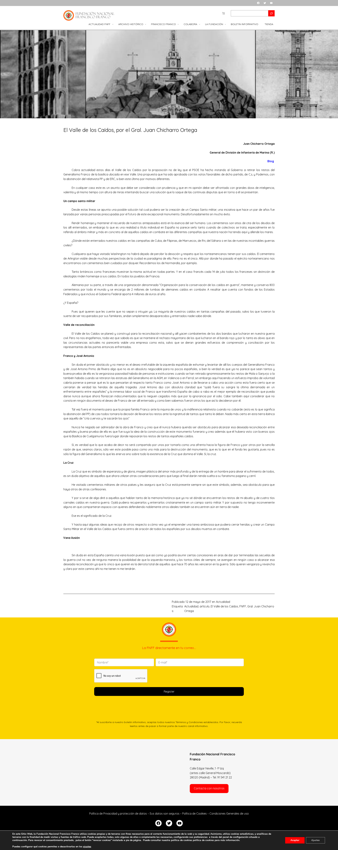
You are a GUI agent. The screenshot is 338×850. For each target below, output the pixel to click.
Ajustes (315, 840)
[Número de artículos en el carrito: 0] (223, 13)
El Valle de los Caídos (224, 606)
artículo (204, 606)
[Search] (271, 13)
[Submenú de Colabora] (199, 24)
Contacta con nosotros (209, 788)
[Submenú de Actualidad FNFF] (112, 24)
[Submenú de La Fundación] (225, 24)
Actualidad (223, 602)
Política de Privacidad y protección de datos (118, 813)
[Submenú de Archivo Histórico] (145, 24)
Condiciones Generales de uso (229, 813)
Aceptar (294, 840)
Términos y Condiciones (189, 722)
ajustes (87, 846)
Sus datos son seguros (164, 813)
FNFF (242, 606)
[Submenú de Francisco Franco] (178, 24)
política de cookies (203, 840)
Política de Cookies (194, 813)
